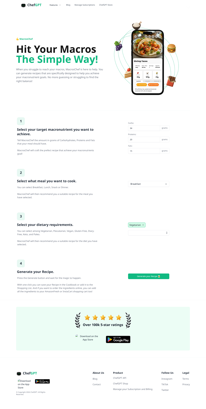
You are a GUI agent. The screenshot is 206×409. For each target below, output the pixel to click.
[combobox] (188, 5)
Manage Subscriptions (85, 5)
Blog (68, 5)
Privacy (186, 384)
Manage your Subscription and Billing (132, 389)
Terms (185, 378)
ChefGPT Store (106, 5)
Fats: (148, 148)
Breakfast (135, 183)
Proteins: (148, 137)
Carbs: (148, 125)
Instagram (166, 378)
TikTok (164, 384)
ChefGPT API (119, 377)
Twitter (165, 390)
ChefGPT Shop (120, 383)
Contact (97, 384)
